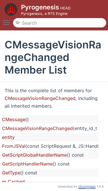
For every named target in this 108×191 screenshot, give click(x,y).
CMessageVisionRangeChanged (40, 98)
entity (8, 137)
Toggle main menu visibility (7, 22)
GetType (11, 173)
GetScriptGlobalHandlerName (34, 155)
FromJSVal (13, 146)
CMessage (13, 119)
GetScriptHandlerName (27, 164)
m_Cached (13, 181)
